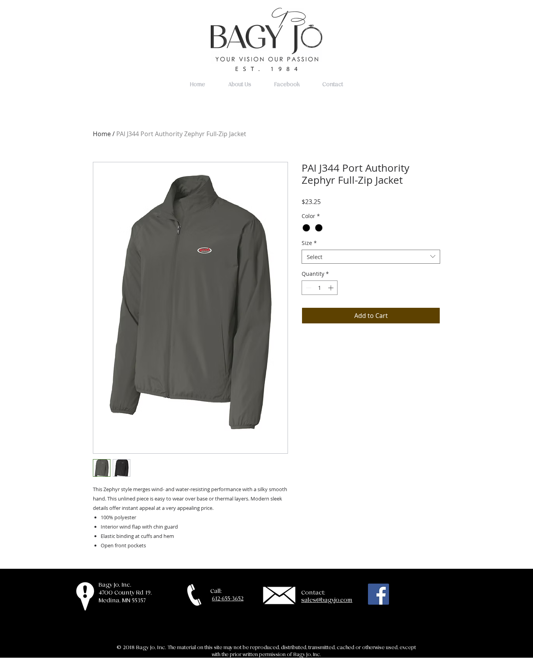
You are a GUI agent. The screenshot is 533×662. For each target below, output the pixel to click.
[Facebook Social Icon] (378, 594)
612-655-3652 (227, 598)
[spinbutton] (320, 288)
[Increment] (331, 288)
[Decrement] (308, 288)
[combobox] (371, 257)
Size (309, 243)
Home (102, 134)
